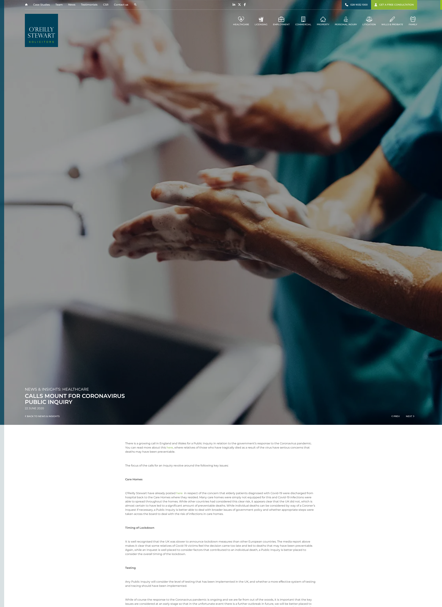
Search (135, 5)
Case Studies (41, 4)
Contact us (121, 4)
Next (409, 416)
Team (59, 4)
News (71, 4)
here (170, 447)
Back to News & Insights (43, 416)
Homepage (26, 5)
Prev (396, 416)
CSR (105, 4)
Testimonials (89, 4)
